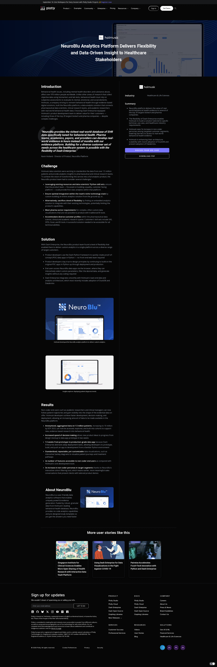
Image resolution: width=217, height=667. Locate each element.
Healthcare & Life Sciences (170, 636)
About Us (163, 604)
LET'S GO (81, 606)
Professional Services (116, 633)
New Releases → (115, 618)
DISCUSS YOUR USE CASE (147, 150)
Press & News (165, 607)
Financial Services (167, 633)
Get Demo (166, 8)
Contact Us (164, 614)
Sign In (153, 8)
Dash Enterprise (114, 607)
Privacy (87, 648)
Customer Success (115, 630)
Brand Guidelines (166, 611)
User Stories (139, 633)
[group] (67, 8)
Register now (106, 2)
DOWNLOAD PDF (147, 156)
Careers (163, 600)
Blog (136, 636)
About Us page (56, 628)
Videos (137, 630)
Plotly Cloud (113, 604)
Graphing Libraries (115, 614)
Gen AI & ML (165, 630)
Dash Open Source (115, 611)
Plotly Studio (113, 600)
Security (100, 648)
